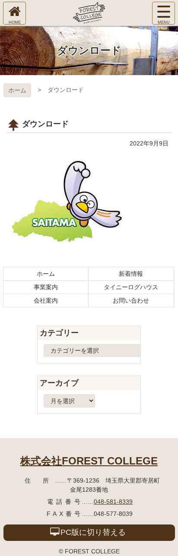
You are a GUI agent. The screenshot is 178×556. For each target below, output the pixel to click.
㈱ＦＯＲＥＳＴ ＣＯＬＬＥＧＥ (89, 13)
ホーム (17, 90)
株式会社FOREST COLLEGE (89, 461)
